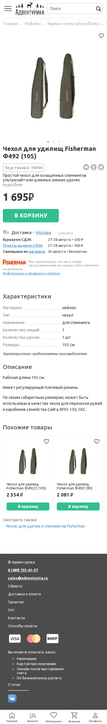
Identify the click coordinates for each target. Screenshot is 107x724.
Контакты (16, 618)
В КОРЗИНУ (30, 215)
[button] (48, 142)
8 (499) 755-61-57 (23, 570)
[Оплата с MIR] (52, 644)
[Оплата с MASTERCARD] (34, 644)
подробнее (13, 184)
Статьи (14, 684)
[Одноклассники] (93, 167)
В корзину (28, 506)
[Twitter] (101, 167)
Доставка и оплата (24, 594)
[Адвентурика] (31, 8)
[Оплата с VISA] (15, 644)
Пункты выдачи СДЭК (23, 245)
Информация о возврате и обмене (31, 273)
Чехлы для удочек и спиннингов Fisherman (45, 526)
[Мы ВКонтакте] (12, 702)
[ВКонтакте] (86, 167)
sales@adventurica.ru (28, 578)
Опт (11, 610)
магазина (37, 251)
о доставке (65, 232)
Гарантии (16, 602)
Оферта (15, 586)
